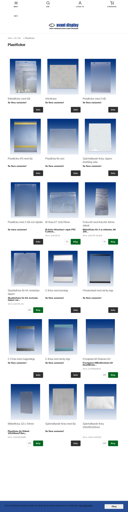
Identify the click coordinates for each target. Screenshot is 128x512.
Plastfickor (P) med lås (20, 158)
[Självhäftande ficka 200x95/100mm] (100, 402)
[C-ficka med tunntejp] (63, 269)
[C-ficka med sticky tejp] (63, 337)
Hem (10, 38)
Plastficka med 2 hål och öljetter (25, 222)
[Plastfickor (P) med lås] (25, 137)
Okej (114, 506)
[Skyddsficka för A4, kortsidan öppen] (25, 269)
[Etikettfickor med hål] (25, 77)
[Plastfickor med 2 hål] (100, 77)
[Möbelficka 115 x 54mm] (25, 402)
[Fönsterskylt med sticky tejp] (100, 269)
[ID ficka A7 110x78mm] (63, 200)
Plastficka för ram (54, 158)
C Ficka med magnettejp (21, 359)
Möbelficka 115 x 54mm (21, 423)
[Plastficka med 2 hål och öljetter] (25, 200)
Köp (75, 241)
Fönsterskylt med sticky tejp (98, 290)
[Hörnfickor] (63, 77)
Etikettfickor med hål (19, 98)
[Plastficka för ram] (63, 136)
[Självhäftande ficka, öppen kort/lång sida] (100, 137)
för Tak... (18, 38)
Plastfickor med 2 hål (94, 98)
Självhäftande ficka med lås (60, 423)
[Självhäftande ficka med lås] (63, 402)
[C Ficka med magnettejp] (25, 337)
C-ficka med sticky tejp (57, 359)
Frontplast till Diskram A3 (96, 359)
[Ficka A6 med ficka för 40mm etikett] (100, 200)
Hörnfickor (51, 98)
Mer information (85, 506)
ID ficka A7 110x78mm (57, 222)
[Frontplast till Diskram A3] (100, 337)
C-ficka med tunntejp (56, 290)
